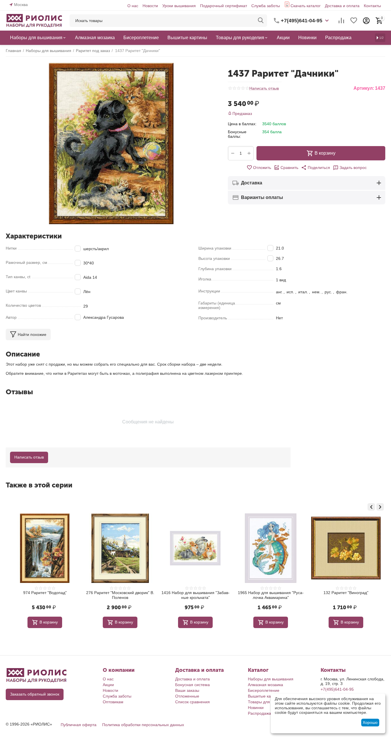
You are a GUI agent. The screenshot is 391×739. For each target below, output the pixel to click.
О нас (132, 5)
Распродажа (259, 713)
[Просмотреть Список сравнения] (341, 20)
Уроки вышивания (179, 5)
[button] (315, 167)
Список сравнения (192, 702)
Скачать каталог (306, 5)
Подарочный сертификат (223, 5)
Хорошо (370, 722)
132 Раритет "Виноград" (345, 592)
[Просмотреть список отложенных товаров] (354, 20)
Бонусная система (192, 684)
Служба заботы (265, 5)
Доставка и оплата (342, 5)
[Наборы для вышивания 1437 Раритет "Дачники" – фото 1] (111, 143)
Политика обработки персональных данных (143, 724)
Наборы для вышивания (270, 679)
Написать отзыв (264, 88)
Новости (150, 5)
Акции (108, 684)
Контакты (372, 5)
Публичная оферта (78, 724)
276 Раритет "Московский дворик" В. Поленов (120, 595)
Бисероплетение (263, 690)
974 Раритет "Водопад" (45, 592)
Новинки (256, 707)
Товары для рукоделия (269, 702)
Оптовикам (113, 702)
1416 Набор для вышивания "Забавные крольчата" (195, 595)
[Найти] (260, 20)
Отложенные (187, 696)
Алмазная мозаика (265, 684)
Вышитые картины (265, 696)
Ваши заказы (187, 690)
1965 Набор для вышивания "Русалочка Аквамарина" (271, 595)
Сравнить (289, 167)
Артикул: (364, 88)
